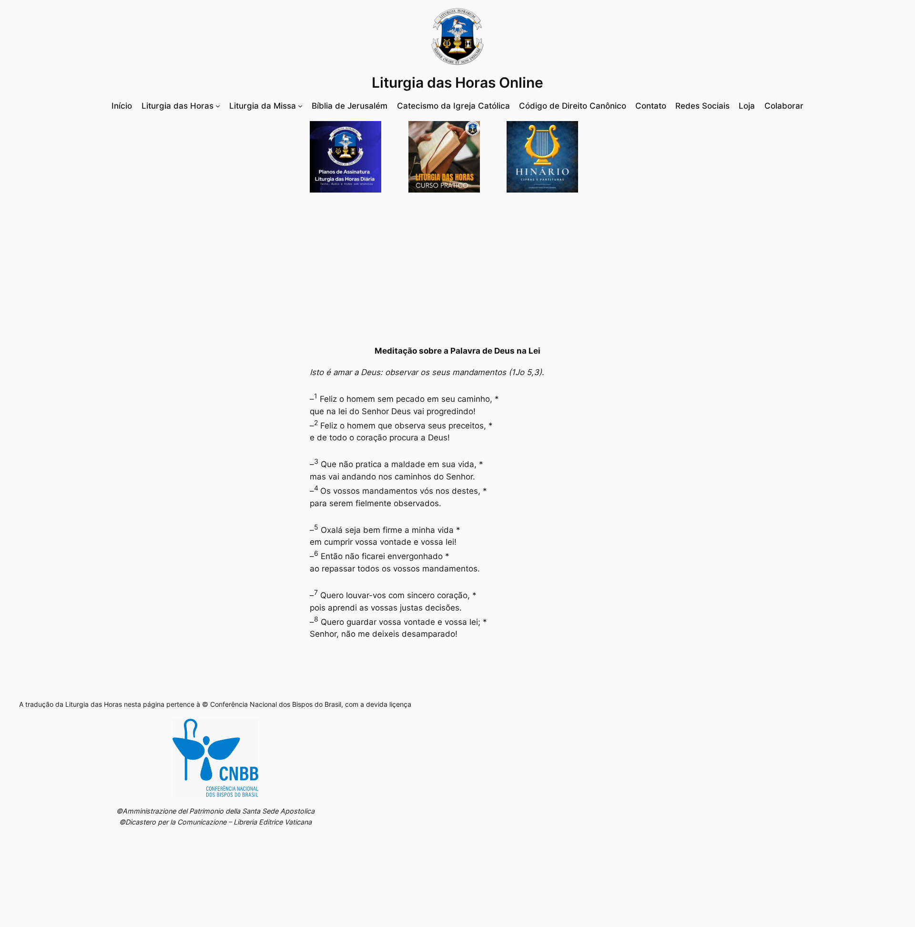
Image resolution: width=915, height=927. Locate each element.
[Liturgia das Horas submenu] (217, 105)
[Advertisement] (457, 269)
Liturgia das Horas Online (457, 82)
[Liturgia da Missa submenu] (300, 105)
